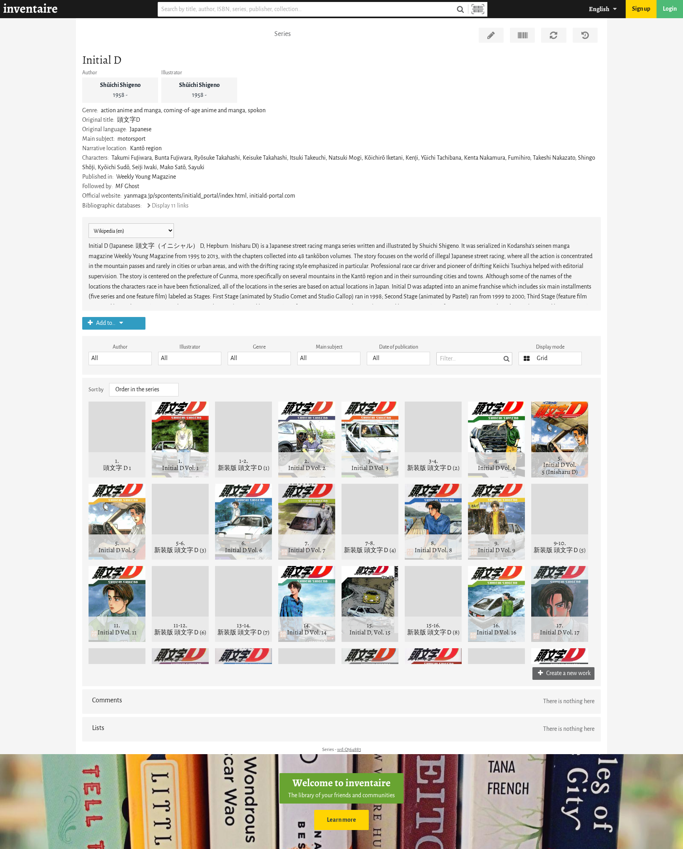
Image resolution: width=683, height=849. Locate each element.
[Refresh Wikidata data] (553, 35)
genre (259, 346)
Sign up (641, 9)
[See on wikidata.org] (522, 35)
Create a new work (568, 673)
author (120, 346)
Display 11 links (170, 205)
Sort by (96, 389)
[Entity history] (585, 35)
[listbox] (120, 358)
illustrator (189, 346)
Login (670, 9)
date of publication (398, 346)
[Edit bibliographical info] (491, 35)
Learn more (341, 820)
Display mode (550, 346)
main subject (329, 346)
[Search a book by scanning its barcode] (477, 9)
